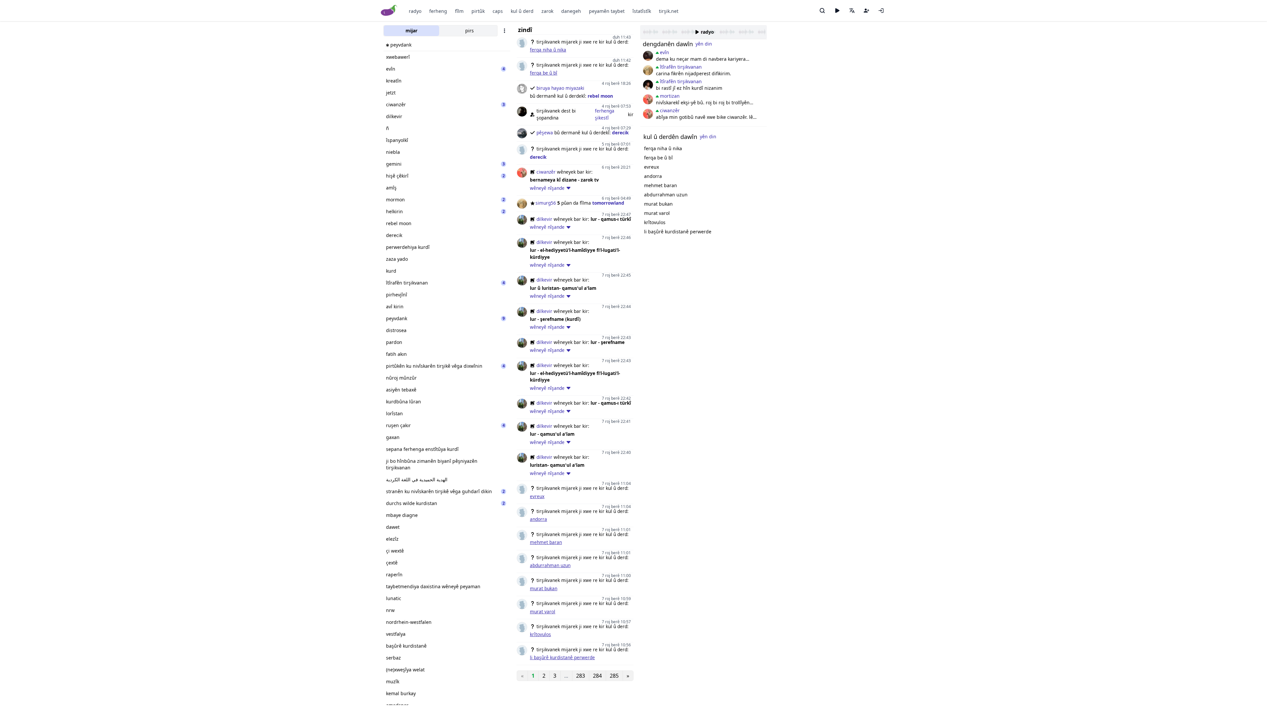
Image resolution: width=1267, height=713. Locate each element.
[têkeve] (881, 11)
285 (614, 675)
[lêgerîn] (822, 11)
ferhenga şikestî (604, 114)
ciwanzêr (546, 172)
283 (580, 675)
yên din (704, 44)
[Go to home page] (389, 11)
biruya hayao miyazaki (560, 88)
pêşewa (544, 132)
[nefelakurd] (648, 56)
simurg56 (546, 203)
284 (597, 675)
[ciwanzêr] (648, 99)
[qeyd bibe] (866, 11)
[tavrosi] (648, 85)
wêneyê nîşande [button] (547, 188)
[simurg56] (648, 70)
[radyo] (837, 10)
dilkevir (544, 219)
